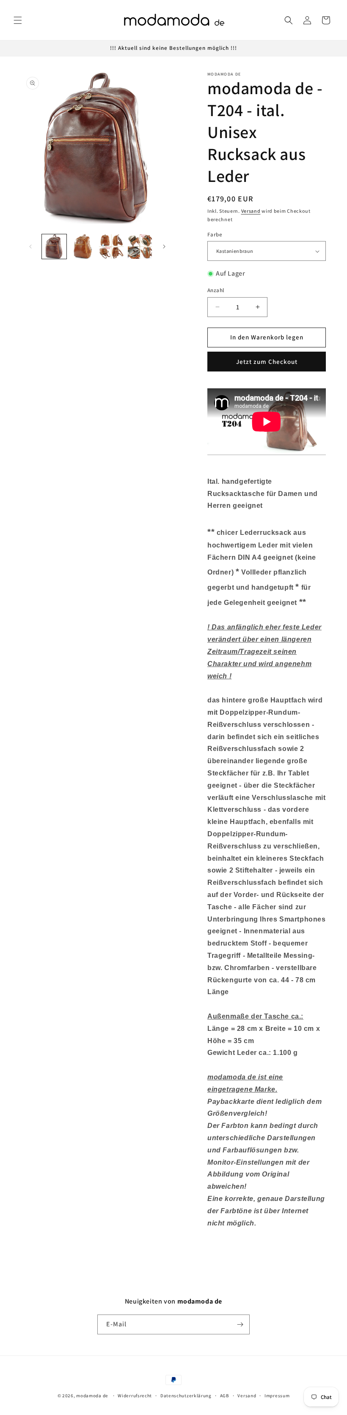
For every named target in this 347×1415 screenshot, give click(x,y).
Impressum (276, 1396)
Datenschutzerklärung (186, 1396)
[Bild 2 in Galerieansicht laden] (83, 246)
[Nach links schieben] (30, 246)
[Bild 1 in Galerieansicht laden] (54, 246)
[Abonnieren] (240, 1324)
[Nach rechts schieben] (164, 246)
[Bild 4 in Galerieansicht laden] (140, 246)
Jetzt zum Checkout (266, 362)
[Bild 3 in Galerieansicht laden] (111, 246)
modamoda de (92, 1396)
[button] (17, 20)
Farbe (214, 234)
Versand (251, 211)
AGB (224, 1396)
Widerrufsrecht (135, 1396)
